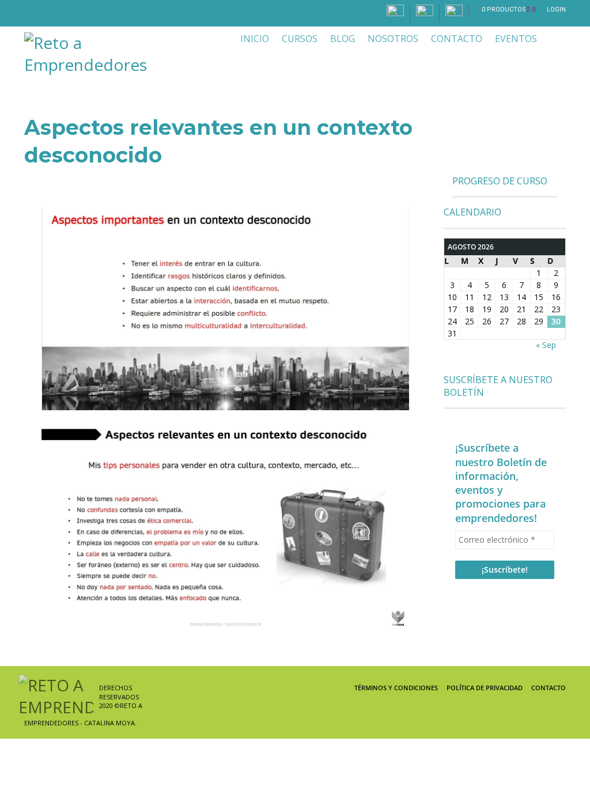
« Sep (546, 344)
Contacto (548, 687)
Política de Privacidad (485, 687)
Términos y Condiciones (396, 687)
